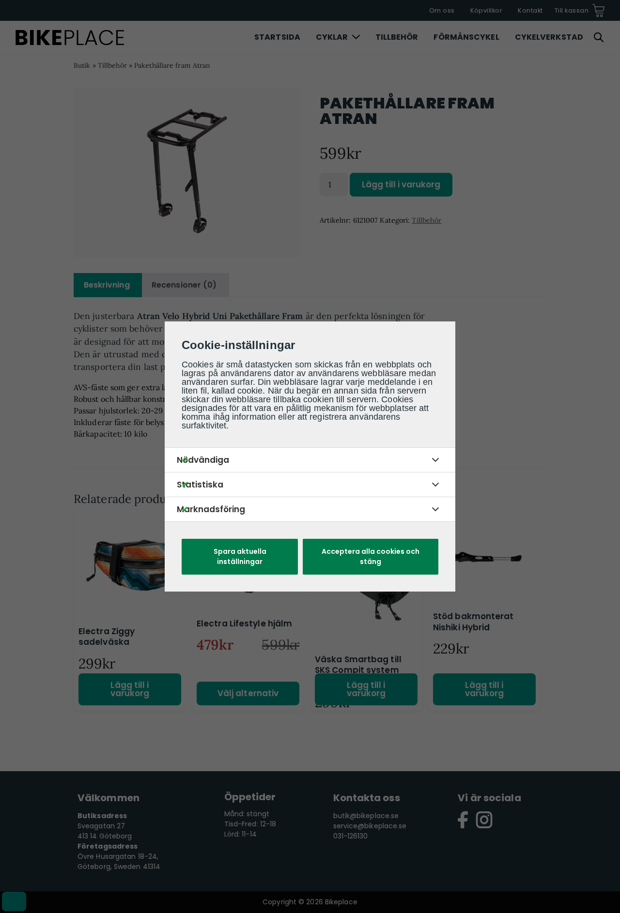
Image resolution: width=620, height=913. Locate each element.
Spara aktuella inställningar (240, 556)
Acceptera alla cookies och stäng (370, 556)
